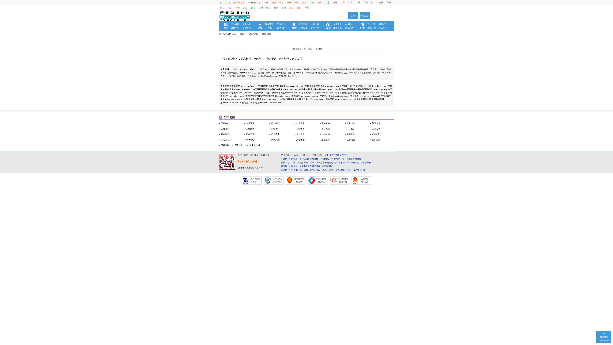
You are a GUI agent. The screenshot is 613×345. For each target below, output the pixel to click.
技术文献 (315, 24)
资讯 (297, 2)
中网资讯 (316, 162)
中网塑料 (357, 158)
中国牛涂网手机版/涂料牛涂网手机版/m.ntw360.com (362, 89)
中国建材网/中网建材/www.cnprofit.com (238, 86)
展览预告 (300, 139)
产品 (245, 7)
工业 (358, 2)
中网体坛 (297, 162)
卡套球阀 (238, 145)
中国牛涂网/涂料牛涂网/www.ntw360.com (318, 89)
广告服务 (351, 129)
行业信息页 (239, 2)
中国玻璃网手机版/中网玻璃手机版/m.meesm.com (275, 93)
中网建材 (314, 158)
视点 (276, 7)
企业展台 (349, 24)
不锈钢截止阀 (253, 145)
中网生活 (308, 162)
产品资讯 (269, 28)
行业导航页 (225, 2)
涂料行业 (383, 24)
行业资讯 (235, 24)
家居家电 (326, 129)
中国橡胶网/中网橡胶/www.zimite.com (316, 93)
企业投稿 (351, 123)
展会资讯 (337, 24)
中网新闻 (327, 162)
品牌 (304, 2)
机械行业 (371, 28)
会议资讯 (253, 34)
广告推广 (365, 16)
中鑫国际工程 (254, 2)
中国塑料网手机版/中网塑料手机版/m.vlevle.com (268, 96)
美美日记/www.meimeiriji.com (339, 99)
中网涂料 (293, 166)
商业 (373, 2)
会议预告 (300, 129)
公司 (312, 2)
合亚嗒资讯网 (353, 162)
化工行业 (383, 28)
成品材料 (246, 58)
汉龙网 (284, 170)
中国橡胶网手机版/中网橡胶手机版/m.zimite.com (357, 93)
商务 (389, 2)
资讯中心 (225, 123)
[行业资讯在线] (235, 15)
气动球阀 (225, 145)
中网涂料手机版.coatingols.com (334, 96)
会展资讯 (300, 123)
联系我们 (351, 139)
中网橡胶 (346, 158)
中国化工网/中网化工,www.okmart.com (322, 86)
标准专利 (315, 28)
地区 (230, 7)
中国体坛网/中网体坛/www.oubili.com (261, 99)
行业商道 (269, 24)
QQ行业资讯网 (338, 162)
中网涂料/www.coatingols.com (304, 96)
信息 (281, 2)
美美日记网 (286, 162)
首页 (242, 34)
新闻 (253, 7)
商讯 (381, 2)
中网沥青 (303, 166)
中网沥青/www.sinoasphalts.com (364, 96)
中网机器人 (325, 158)
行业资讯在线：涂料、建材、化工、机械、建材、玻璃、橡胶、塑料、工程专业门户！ (328, 170)
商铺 (289, 2)
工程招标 (281, 28)
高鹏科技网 (327, 166)
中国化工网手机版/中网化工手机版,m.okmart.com (364, 86)
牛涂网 (284, 158)
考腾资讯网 (315, 166)
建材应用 (297, 58)
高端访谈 (246, 24)
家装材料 (326, 123)
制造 (350, 2)
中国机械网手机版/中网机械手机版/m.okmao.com (275, 89)
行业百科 (303, 24)
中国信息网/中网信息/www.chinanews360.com (260, 102)
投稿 (353, 16)
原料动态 (235, 28)
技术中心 (275, 123)
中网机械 (303, 158)
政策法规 (337, 28)
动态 (274, 2)
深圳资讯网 (366, 162)
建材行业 (371, 24)
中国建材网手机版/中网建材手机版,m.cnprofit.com (280, 86)
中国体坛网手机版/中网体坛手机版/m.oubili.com (302, 99)
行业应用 (303, 28)
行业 (343, 2)
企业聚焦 (246, 28)
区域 (366, 2)
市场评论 (281, 24)
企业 (266, 2)
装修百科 (376, 139)
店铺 (261, 7)
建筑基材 (259, 58)
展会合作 (351, 134)
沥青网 (284, 166)
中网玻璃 (336, 158)
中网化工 (293, 158)
